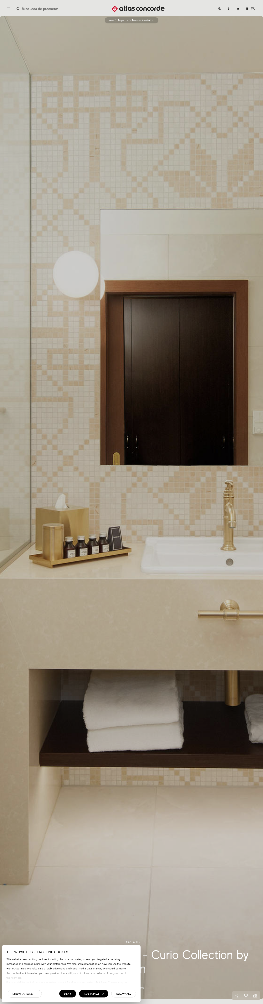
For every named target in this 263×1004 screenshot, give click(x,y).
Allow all (123, 993)
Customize (92, 993)
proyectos (123, 20)
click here (100, 982)
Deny (67, 993)
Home (111, 20)
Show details (23, 993)
